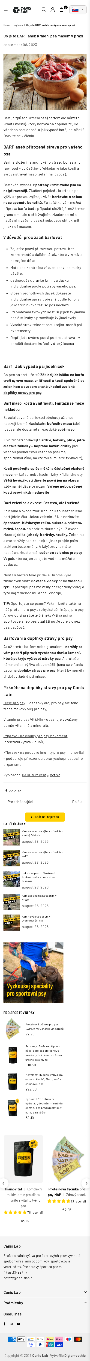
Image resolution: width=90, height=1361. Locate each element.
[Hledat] (44, 9)
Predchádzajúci (20, 801)
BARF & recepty (35, 775)
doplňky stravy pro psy (22, 392)
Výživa (55, 775)
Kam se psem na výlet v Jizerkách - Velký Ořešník (42, 833)
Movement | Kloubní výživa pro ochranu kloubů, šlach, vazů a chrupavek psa (44, 1079)
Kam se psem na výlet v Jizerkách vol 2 (42, 854)
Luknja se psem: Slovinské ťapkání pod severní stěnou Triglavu (38, 876)
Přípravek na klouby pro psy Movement (35, 735)
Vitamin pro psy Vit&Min (23, 719)
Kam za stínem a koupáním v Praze (39, 897)
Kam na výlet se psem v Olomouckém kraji (36, 918)
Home (6, 25)
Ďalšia (77, 801)
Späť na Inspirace (46, 817)
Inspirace (18, 25)
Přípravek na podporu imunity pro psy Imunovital (43, 752)
